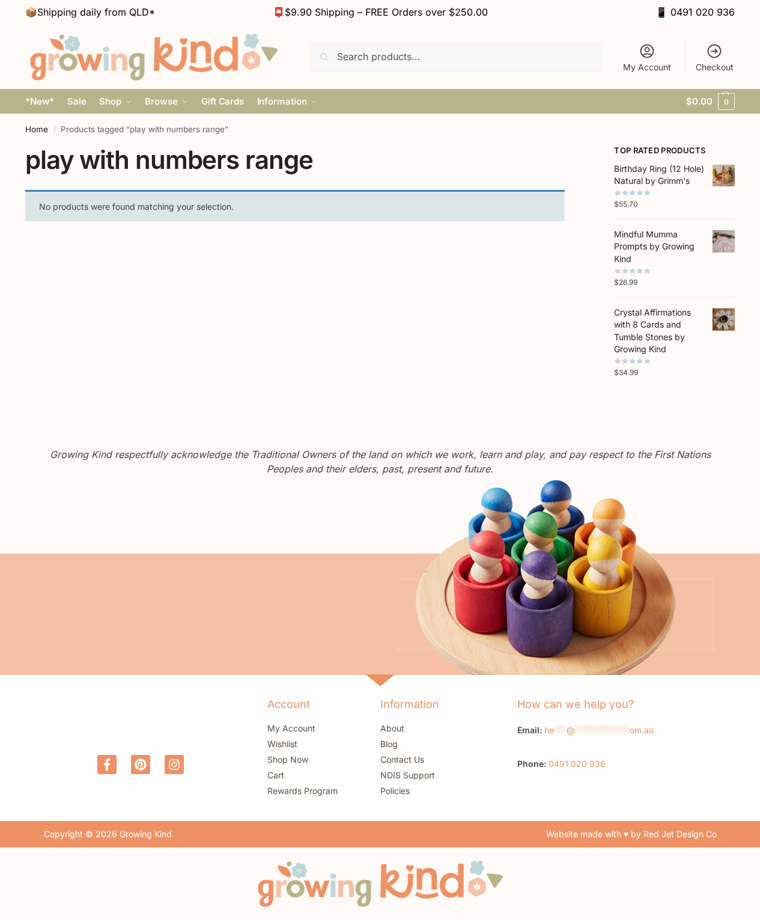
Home (36, 129)
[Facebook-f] (107, 764)
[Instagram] (174, 764)
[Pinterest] (140, 764)
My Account (647, 67)
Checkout (715, 67)
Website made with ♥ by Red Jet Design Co (631, 834)
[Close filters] (568, 152)
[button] (710, 102)
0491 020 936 (702, 12)
